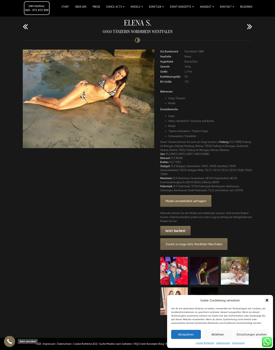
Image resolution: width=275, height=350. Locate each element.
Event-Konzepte (181, 6)
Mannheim (166, 178)
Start (65, 6)
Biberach (165, 158)
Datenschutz (223, 342)
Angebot (206, 6)
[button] (267, 300)
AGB (38, 344)
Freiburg (223, 142)
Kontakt (226, 6)
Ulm (162, 154)
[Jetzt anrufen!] (9, 341)
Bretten (164, 162)
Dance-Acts (114, 6)
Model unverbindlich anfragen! (185, 201)
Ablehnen (217, 334)
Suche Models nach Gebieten (115, 344)
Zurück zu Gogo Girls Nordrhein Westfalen (193, 244)
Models (136, 6)
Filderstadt (166, 186)
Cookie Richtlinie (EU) (85, 344)
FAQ (136, 344)
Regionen (246, 6)
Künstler (155, 6)
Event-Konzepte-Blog (152, 344)
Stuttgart (165, 166)
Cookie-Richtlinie (205, 342)
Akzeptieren (186, 334)
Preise (96, 6)
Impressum (238, 342)
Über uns (81, 6)
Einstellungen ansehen (252, 334)
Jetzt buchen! (175, 230)
